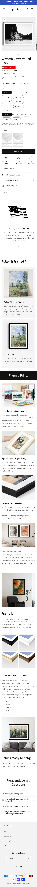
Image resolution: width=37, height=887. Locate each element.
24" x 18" (7, 97)
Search (6, 831)
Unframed (7, 115)
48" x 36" (7, 106)
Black (17, 115)
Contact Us (7, 836)
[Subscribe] (28, 858)
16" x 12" (7, 92)
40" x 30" (18, 102)
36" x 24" (7, 102)
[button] (4, 9)
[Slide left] (14, 54)
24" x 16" (29, 92)
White (26, 115)
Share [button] (6, 192)
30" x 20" (18, 97)
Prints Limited (15, 883)
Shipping (4, 73)
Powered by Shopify (24, 883)
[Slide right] (23, 54)
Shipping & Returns (10, 841)
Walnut (16, 119)
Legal (6, 845)
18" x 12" (18, 92)
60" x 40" (18, 106)
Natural (6, 119)
